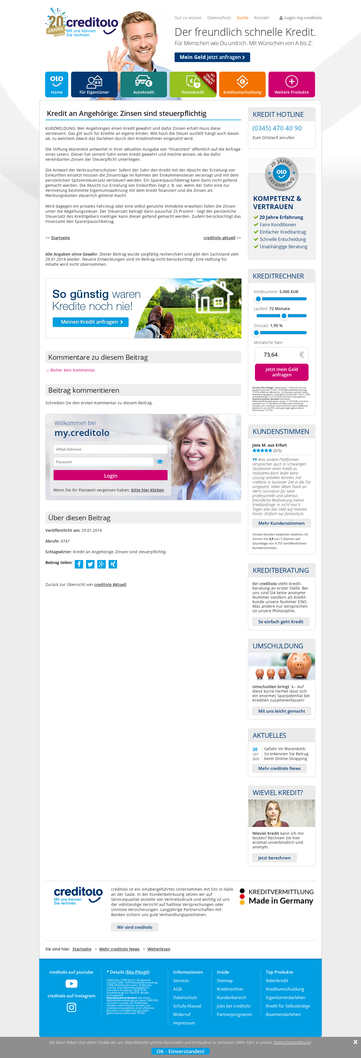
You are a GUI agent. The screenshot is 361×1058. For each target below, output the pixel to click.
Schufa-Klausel (187, 1006)
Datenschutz (219, 17)
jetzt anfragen (211, 57)
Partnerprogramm (234, 1014)
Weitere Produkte (292, 92)
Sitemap (225, 980)
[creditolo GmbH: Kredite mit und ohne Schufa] (81, 35)
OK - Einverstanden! (180, 1051)
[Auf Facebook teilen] (79, 564)
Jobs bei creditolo (233, 1006)
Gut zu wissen (188, 17)
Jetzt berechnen (274, 858)
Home (57, 92)
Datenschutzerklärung (292, 1042)
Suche (242, 17)
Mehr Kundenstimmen (281, 523)
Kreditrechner (230, 989)
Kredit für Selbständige (288, 1006)
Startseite (60, 237)
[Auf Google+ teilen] (101, 564)
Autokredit (143, 92)
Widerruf (181, 1014)
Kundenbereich (231, 997)
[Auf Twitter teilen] (90, 564)
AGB (177, 989)
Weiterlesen (159, 949)
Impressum (184, 1023)
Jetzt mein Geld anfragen (282, 372)
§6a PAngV (137, 972)
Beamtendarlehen (283, 1014)
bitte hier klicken (147, 490)
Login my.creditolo (303, 17)
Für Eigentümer (94, 92)
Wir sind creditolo (134, 927)
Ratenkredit (193, 92)
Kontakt (261, 17)
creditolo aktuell (219, 237)
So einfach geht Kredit (280, 621)
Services (181, 980)
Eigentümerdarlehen (285, 997)
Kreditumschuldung (242, 92)
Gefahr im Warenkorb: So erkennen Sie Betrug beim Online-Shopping (286, 753)
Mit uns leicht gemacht (281, 711)
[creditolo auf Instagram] (71, 1011)
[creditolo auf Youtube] (71, 987)
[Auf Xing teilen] (113, 564)
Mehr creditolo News (279, 768)
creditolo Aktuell (110, 584)
